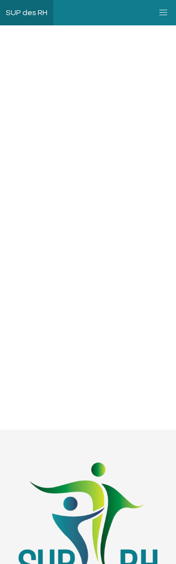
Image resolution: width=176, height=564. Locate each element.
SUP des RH (26, 13)
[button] (163, 12)
